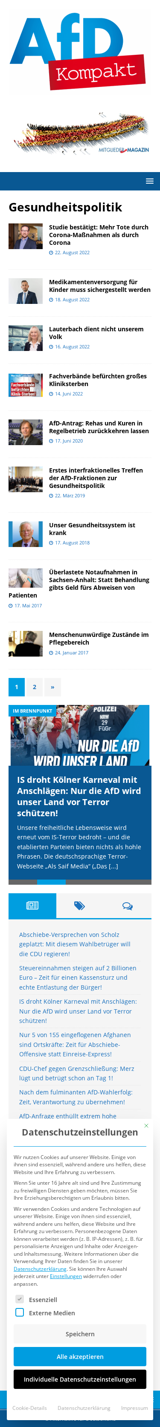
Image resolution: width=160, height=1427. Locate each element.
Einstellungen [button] (66, 1276)
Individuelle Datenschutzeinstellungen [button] (80, 1379)
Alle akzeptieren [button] (80, 1357)
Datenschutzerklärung (40, 1268)
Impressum (134, 1408)
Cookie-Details (29, 1408)
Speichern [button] (80, 1334)
